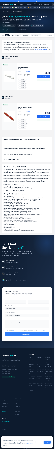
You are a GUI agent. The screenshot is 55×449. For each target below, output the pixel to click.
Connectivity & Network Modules (32, 383)
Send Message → (27, 334)
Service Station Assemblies (48, 385)
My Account (4, 424)
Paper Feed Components (31, 364)
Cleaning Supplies (39, 378)
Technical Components (48, 364)
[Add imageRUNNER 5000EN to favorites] (17, 31)
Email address (8, 305)
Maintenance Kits (39, 362)
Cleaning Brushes (30, 374)
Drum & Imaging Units (40, 357)
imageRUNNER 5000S (22, 125)
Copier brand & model (10, 312)
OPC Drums (31, 366)
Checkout (46, 4)
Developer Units (32, 359)
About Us (35, 4)
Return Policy (17, 411)
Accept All (47, 442)
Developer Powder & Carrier (39, 381)
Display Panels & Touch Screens (48, 376)
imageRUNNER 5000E (22, 121)
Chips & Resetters (47, 362)
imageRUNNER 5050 (22, 87)
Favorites (4, 429)
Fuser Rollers (25, 35)
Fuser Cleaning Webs (16, 35)
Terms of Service (15, 330)
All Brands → (4, 411)
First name (7, 298)
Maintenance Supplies (31, 376)
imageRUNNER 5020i (22, 85)
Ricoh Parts (4, 398)
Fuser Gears (39, 373)
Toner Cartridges (31, 357)
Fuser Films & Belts (48, 367)
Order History (5, 426)
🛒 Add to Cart (43, 76)
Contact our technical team (41, 49)
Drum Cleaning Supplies (32, 381)
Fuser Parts (31, 371)
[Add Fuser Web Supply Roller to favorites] (15, 65)
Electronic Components (39, 376)
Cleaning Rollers (48, 369)
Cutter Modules (48, 387)
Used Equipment (18, 398)
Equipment (29, 4)
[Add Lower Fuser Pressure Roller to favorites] (15, 105)
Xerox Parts (4, 400)
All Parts (7, 35)
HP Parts (3, 408)
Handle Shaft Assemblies (39, 385)
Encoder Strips (32, 387)
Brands (21, 4)
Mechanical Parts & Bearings (47, 381)
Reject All (39, 442)
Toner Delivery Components (32, 378)
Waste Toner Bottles (47, 357)
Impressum (17, 414)
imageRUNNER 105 (22, 81)
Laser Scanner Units (40, 383)
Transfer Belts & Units (48, 360)
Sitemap (16, 417)
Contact (40, 4)
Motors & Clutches (39, 364)
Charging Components (39, 367)
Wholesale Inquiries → (6, 421)
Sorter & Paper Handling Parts (48, 383)
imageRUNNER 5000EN (23, 123)
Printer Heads (40, 387)
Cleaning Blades (32, 362)
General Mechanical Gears (47, 374)
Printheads (31, 390)
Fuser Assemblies (39, 360)
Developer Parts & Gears (40, 371)
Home (3, 11)
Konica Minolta (5, 403)
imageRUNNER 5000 (22, 79)
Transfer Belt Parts (47, 378)
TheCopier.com (9, 4)
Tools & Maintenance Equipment (31, 385)
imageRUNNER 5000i (22, 127)
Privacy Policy (42, 330)
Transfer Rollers (48, 371)
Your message (8, 319)
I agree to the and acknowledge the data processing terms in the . (25, 330)
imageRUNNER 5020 (22, 83)
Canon (10, 11)
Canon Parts (4, 406)
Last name (30, 298)
